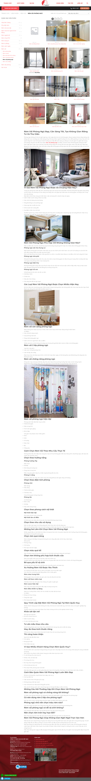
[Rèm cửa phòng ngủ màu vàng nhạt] (56, 30)
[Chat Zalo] (2, 778)
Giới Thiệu (20, 3)
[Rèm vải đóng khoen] (34, 30)
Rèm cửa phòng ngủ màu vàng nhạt (57, 43)
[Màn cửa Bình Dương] (79, 86)
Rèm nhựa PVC (5, 38)
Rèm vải (23, 13)
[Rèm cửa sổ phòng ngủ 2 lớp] (79, 113)
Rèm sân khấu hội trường (9, 55)
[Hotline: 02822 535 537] (2, 775)
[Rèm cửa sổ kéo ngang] (79, 30)
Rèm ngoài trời (5, 35)
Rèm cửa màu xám (34, 126)
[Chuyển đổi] (21, 22)
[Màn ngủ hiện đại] (34, 86)
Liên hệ (79, 3)
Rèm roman (6, 53)
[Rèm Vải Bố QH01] (34, 58)
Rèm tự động (5, 43)
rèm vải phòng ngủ (51, 142)
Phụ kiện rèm (5, 25)
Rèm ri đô (56, 99)
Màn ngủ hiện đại (34, 99)
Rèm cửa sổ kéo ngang (79, 43)
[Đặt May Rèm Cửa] (56, 113)
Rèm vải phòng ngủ (8, 59)
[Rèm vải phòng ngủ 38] (56, 58)
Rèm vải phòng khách (8, 57)
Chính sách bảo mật (40, 739)
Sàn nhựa (4, 67)
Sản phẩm (15, 13)
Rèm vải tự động (7, 61)
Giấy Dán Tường (5, 22)
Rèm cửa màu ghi (79, 71)
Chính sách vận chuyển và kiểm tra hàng (44, 745)
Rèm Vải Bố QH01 (34, 71)
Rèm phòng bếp (7, 51)
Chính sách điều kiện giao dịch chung (44, 743)
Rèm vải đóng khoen (34, 43)
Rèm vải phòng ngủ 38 (56, 71)
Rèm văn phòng (6, 64)
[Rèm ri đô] (56, 86)
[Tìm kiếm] (87, 3)
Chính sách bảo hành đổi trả (42, 741)
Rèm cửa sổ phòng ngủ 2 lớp (79, 126)
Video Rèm (60, 3)
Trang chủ (8, 3)
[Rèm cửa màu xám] (34, 113)
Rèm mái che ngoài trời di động (8, 31)
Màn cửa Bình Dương (79, 99)
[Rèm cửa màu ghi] (79, 58)
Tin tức (70, 3)
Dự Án (32, 3)
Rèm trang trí (5, 40)
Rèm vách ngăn (5, 46)
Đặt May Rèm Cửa (56, 126)
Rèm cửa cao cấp (6, 28)
